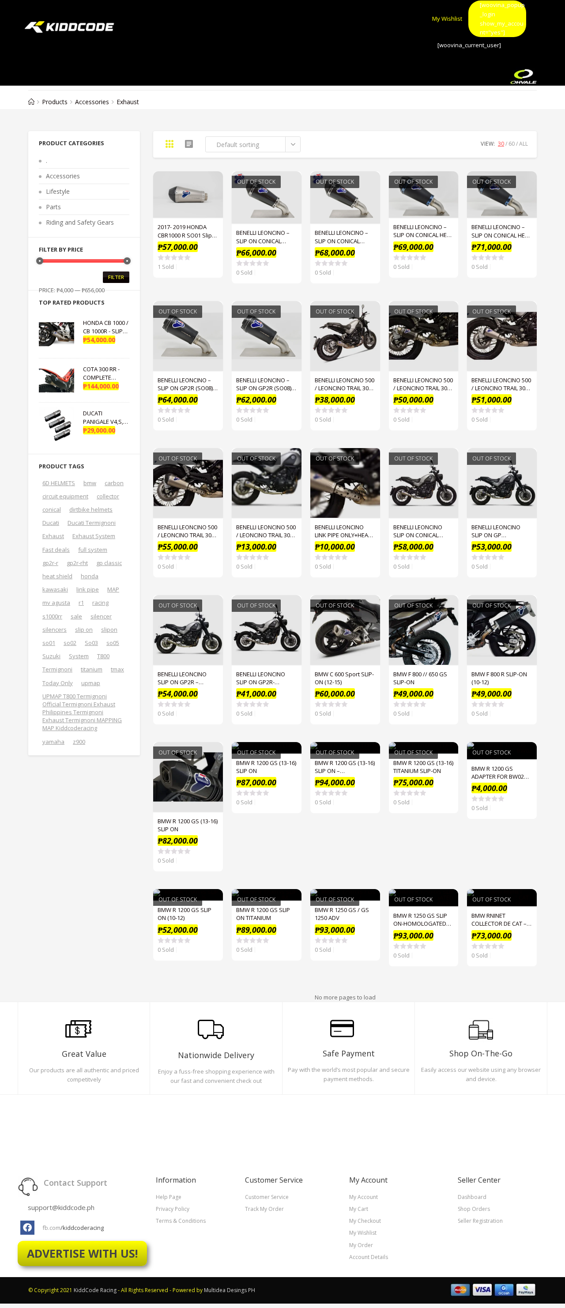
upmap (90, 683)
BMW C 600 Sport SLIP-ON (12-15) (344, 678)
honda (89, 576)
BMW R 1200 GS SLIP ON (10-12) (184, 914)
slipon (109, 629)
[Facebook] (27, 1228)
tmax (117, 669)
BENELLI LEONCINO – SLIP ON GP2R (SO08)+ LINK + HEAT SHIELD (265, 384)
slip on (84, 629)
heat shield (57, 576)
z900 (79, 742)
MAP (113, 589)
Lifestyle (58, 191)
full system (92, 550)
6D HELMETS (58, 483)
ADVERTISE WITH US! (82, 1253)
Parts (53, 207)
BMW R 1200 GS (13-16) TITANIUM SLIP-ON (423, 767)
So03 (91, 643)
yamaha (53, 742)
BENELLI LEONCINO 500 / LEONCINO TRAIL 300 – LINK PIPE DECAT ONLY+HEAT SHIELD (266, 531)
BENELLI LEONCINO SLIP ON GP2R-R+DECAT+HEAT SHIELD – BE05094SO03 (266, 678)
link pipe (87, 589)
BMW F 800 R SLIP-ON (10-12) (499, 678)
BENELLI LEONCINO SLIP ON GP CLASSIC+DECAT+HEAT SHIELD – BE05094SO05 (501, 531)
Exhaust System (93, 536)
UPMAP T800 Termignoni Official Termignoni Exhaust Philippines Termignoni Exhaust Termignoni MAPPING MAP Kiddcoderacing (82, 712)
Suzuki (51, 656)
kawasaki (55, 589)
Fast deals (56, 550)
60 (511, 143)
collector (108, 496)
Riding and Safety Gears (80, 222)
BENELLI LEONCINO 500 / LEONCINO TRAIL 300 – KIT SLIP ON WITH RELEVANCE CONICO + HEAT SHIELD (187, 531)
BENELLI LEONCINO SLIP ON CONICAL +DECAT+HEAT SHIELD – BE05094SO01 (421, 531)
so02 (70, 643)
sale (76, 616)
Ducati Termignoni (92, 523)
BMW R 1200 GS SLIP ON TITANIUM (263, 914)
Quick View (211, 183)
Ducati (50, 523)
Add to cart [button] (211, 205)
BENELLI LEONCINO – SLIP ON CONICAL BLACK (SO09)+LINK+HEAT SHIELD (263, 237)
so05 (112, 643)
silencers (54, 629)
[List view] (188, 143)
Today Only (57, 683)
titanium (91, 669)
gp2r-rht (77, 563)
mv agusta (56, 603)
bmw (89, 483)
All (523, 143)
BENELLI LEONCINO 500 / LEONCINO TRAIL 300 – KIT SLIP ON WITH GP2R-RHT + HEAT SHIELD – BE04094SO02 (501, 384)
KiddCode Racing (95, 1290)
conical (51, 509)
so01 (48, 643)
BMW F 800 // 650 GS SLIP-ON (420, 678)
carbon (114, 483)
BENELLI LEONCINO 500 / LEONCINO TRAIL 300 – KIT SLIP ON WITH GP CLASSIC (423, 384)
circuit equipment (65, 496)
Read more (290, 205)
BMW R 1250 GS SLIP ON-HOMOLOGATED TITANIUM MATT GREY (421, 919)
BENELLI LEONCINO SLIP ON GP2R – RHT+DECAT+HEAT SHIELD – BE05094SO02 (188, 678)
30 (501, 143)
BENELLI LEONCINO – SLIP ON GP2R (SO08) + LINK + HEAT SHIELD (187, 384)
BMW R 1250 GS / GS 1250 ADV (342, 914)
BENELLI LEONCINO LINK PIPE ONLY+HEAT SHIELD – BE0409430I (343, 531)
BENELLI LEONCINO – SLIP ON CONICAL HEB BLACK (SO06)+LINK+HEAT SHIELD (421, 231)
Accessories (63, 176)
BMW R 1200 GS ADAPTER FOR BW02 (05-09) (497, 772)
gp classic (109, 563)
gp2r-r (50, 563)
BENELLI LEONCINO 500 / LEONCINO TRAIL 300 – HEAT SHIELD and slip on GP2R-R (344, 384)
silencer (101, 616)
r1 (81, 603)
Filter (116, 277)
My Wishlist (447, 19)
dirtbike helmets (91, 509)
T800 (103, 656)
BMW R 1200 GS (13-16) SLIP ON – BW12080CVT (345, 767)
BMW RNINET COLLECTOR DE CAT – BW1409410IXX (499, 919)
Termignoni (57, 669)
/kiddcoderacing (82, 1228)
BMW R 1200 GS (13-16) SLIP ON (188, 825)
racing (100, 603)
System (79, 656)
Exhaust (53, 536)
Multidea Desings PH (229, 1290)
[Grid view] (169, 143)
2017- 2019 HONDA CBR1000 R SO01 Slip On (185, 231)
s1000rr (52, 616)
